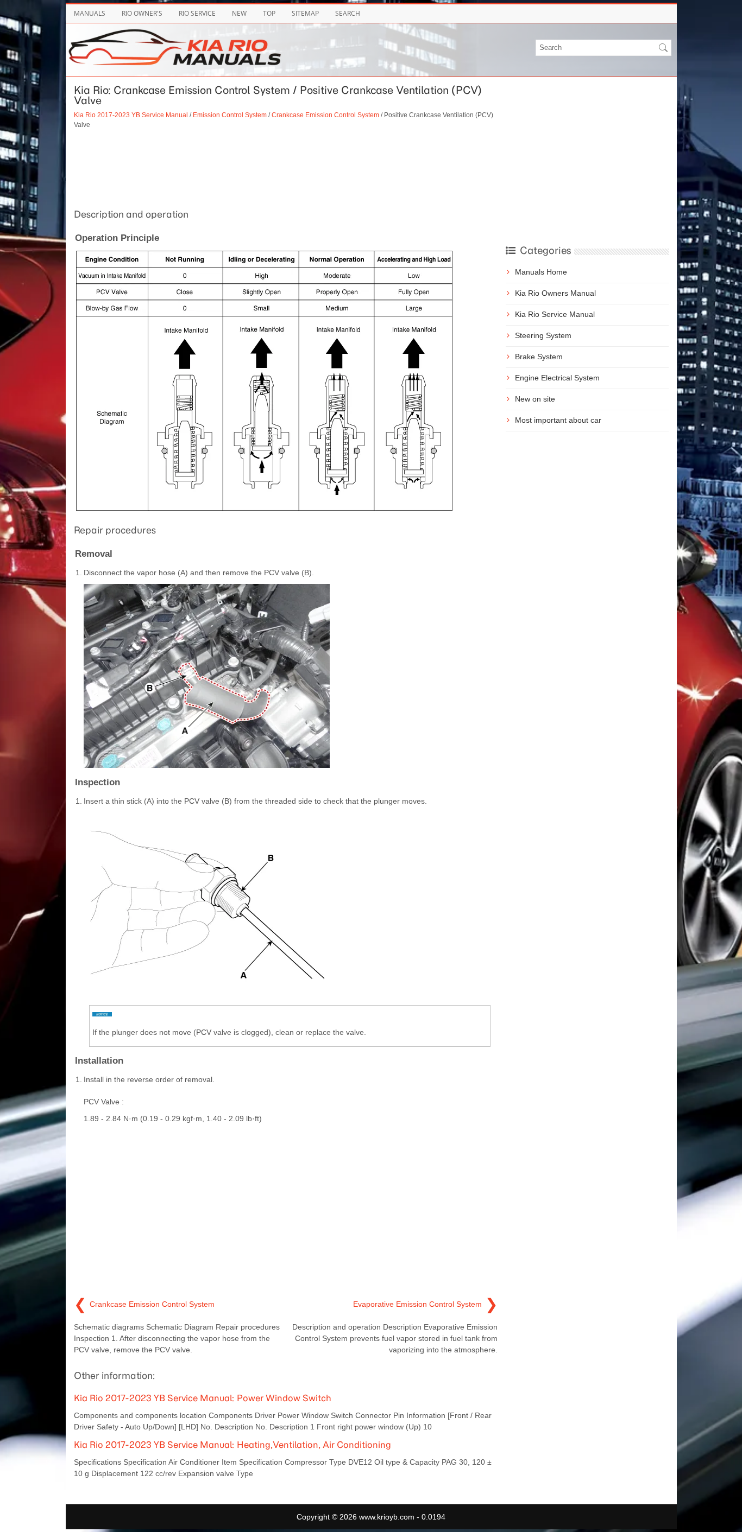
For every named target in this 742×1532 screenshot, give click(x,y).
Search (347, 13)
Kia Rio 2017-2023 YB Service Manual (131, 114)
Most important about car (558, 420)
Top (269, 13)
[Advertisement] (286, 167)
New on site (535, 399)
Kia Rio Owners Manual (555, 293)
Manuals (89, 13)
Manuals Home (541, 272)
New (239, 13)
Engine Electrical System (557, 377)
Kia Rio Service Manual (555, 314)
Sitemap (305, 13)
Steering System (543, 335)
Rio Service (197, 13)
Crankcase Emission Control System (325, 114)
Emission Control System (230, 114)
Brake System (539, 356)
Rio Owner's (142, 13)
